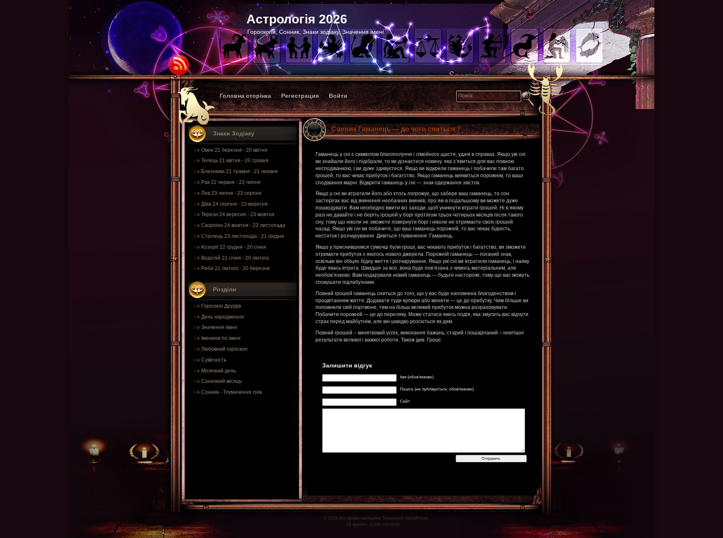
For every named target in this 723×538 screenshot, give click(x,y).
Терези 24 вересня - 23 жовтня (237, 214)
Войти (338, 95)
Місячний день (218, 371)
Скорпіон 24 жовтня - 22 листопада (243, 225)
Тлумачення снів (242, 392)
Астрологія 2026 (296, 19)
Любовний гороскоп (224, 349)
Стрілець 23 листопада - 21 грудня (242, 236)
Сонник (210, 392)
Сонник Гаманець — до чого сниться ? (396, 129)
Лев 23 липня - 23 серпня (231, 193)
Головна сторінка (245, 95)
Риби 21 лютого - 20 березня (235, 268)
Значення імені (219, 327)
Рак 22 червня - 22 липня (231, 182)
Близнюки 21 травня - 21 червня (239, 171)
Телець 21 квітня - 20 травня (235, 160)
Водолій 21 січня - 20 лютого (235, 258)
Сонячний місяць (221, 381)
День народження (222, 317)
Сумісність (213, 360)
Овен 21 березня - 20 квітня (234, 150)
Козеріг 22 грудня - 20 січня (233, 247)
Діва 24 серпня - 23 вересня (234, 204)
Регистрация (300, 95)
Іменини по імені (221, 338)
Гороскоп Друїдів (221, 306)
